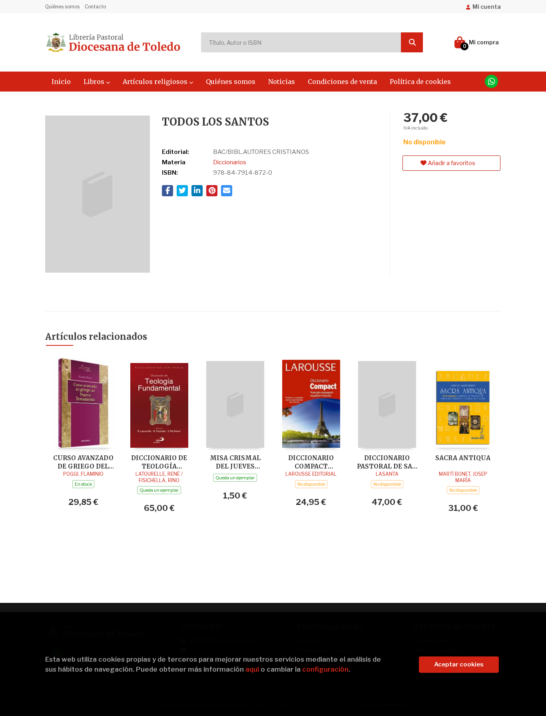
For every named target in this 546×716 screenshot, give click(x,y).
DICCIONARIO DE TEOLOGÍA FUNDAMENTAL (159, 462)
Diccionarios (229, 162)
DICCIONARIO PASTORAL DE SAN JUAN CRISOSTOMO (387, 462)
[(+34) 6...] (491, 81)
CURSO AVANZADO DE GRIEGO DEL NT (83, 462)
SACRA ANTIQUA (462, 458)
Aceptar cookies (459, 664)
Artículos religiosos (156, 82)
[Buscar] (412, 42)
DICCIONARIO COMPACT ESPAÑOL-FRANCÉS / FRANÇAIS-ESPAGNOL (311, 462)
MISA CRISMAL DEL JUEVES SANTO (235, 462)
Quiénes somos (62, 7)
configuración (325, 669)
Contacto (95, 7)
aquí (252, 669)
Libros (95, 82)
